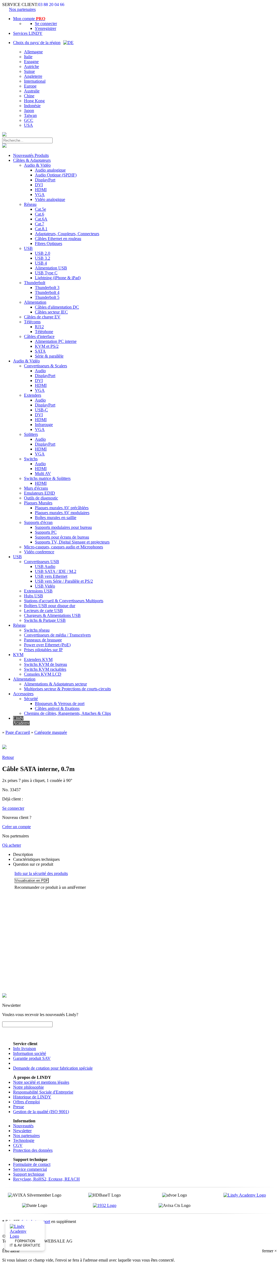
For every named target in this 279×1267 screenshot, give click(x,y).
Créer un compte (16, 826)
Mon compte (29, 18)
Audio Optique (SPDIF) (56, 175)
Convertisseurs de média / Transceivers (57, 635)
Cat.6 (39, 214)
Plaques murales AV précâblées (62, 507)
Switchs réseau (37, 630)
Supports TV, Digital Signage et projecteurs (72, 542)
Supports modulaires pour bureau (63, 527)
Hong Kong (34, 100)
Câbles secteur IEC (51, 312)
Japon (29, 110)
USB (28, 248)
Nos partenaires (22, 9)
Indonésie (32, 105)
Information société (29, 1053)
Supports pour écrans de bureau (62, 537)
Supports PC (46, 532)
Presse (18, 1106)
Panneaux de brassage (43, 640)
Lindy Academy (21, 720)
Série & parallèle (49, 356)
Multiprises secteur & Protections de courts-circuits (67, 689)
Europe (30, 86)
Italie (28, 56)
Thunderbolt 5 (47, 297)
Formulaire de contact (31, 1164)
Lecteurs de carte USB (43, 610)
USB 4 (41, 263)
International (35, 81)
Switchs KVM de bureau (45, 664)
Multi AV (43, 473)
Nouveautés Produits (31, 155)
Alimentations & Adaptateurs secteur (55, 684)
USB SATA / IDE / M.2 (55, 571)
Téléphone (44, 331)
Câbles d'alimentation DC (57, 307)
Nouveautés (23, 1125)
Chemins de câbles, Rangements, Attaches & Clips (67, 713)
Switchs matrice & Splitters (47, 478)
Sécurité (31, 698)
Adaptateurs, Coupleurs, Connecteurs (67, 233)
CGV (18, 1145)
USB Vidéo (45, 586)
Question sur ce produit (33, 864)
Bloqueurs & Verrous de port (59, 703)
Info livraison (24, 1048)
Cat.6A (41, 219)
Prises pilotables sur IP (43, 649)
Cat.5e (40, 209)
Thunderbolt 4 (47, 292)
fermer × (269, 1251)
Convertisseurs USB (41, 561)
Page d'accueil (17, 732)
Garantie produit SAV (32, 1058)
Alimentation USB (51, 268)
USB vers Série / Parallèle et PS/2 (64, 581)
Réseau (30, 204)
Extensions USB (38, 591)
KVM (18, 654)
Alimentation (35, 302)
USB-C (41, 410)
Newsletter (22, 1130)
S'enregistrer (45, 28)
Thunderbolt (34, 282)
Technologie (23, 1140)
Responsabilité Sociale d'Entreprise (43, 1092)
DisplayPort (45, 180)
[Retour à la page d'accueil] (4, 135)
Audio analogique (50, 170)
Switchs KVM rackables (45, 669)
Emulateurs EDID (39, 493)
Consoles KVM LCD (42, 674)
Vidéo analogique (50, 199)
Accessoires (23, 693)
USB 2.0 (42, 253)
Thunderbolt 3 (47, 287)
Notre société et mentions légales (41, 1082)
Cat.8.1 (41, 228)
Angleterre (33, 76)
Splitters (31, 434)
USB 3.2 (42, 258)
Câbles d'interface (39, 336)
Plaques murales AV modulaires (62, 512)
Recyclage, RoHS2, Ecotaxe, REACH (46, 1179)
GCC (28, 120)
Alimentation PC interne (56, 341)
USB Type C (46, 273)
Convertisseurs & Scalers (45, 366)
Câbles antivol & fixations (57, 708)
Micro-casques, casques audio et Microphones (63, 547)
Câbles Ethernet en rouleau (58, 238)
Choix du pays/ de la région (36, 42)
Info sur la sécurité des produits (41, 873)
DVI (39, 184)
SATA (40, 351)
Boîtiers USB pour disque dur (49, 605)
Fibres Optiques (48, 243)
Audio (40, 370)
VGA (40, 194)
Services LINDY (28, 33)
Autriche (31, 66)
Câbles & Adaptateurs (32, 160)
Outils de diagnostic (41, 498)
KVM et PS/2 (47, 346)
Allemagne (33, 51)
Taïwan (30, 115)
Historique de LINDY (32, 1097)
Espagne (31, 61)
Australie (32, 91)
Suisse (29, 71)
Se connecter (46, 23)
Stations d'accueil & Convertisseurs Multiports (63, 600)
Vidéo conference (39, 551)
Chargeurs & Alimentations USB (52, 615)
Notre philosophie (28, 1087)
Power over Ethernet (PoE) (47, 644)
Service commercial (30, 1169)
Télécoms (32, 321)
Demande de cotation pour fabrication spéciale (53, 1068)
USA (28, 125)
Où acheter (11, 845)
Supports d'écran (38, 522)
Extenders (32, 395)
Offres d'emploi (26, 1102)
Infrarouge (44, 424)
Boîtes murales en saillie (55, 517)
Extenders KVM (38, 659)
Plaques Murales (38, 503)
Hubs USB (33, 596)
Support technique (28, 1174)
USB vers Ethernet (51, 576)
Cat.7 (39, 224)
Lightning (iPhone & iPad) (58, 277)
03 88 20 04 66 (51, 4)
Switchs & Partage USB (45, 620)
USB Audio (45, 566)
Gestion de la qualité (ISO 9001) (41, 1111)
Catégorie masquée (50, 732)
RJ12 (39, 326)
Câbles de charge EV (42, 317)
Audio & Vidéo (37, 165)
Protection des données (33, 1150)
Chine (29, 96)
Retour (8, 757)
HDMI (41, 189)
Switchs (31, 459)
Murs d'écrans (36, 488)
